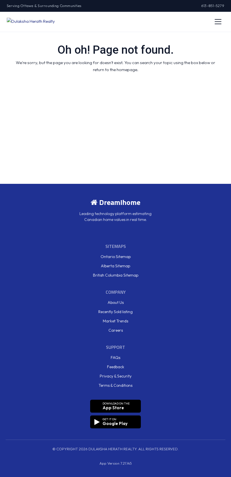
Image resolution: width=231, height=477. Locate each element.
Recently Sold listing (115, 311)
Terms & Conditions (115, 385)
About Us (116, 302)
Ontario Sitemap (116, 256)
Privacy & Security (116, 376)
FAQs (115, 357)
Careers (115, 330)
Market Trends (115, 321)
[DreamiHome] (31, 22)
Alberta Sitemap (115, 265)
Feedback (115, 366)
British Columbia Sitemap (115, 275)
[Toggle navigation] (218, 21)
